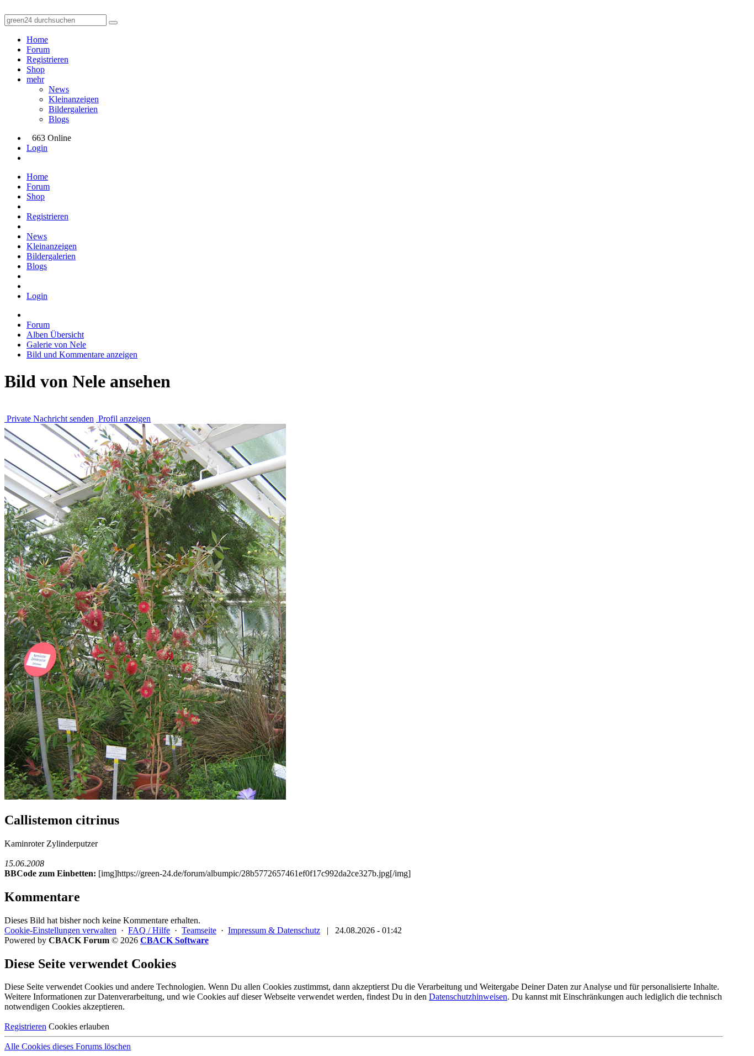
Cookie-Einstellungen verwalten (60, 930)
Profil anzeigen (123, 418)
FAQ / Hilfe (149, 930)
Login (36, 148)
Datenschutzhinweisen (468, 996)
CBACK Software (174, 940)
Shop (35, 69)
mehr (35, 79)
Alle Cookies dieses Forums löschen (67, 1046)
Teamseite (199, 930)
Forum (38, 49)
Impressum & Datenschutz (274, 930)
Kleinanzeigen (74, 99)
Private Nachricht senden (49, 418)
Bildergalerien (73, 109)
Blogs (59, 119)
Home (37, 39)
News (59, 89)
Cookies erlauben (79, 1026)
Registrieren (47, 59)
